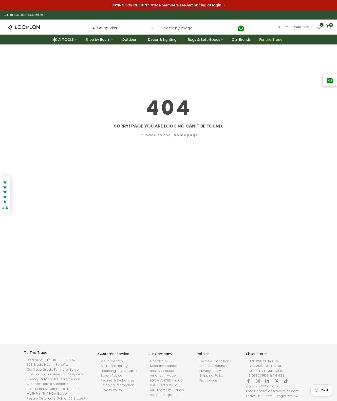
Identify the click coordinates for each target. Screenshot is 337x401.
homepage (186, 135)
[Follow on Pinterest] (276, 381)
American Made (163, 375)
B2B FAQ (69, 360)
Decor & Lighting (162, 39)
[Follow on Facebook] (248, 381)
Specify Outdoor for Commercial (53, 379)
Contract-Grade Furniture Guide (53, 369)
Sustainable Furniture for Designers (55, 374)
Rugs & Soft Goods (204, 39)
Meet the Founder (164, 366)
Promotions (208, 380)
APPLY (283, 27)
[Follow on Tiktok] (286, 381)
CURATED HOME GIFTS (266, 371)
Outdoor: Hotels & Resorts (47, 384)
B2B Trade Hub (39, 364)
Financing (108, 371)
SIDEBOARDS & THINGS (266, 375)
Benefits (62, 364)
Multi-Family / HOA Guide (47, 393)
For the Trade (270, 39)
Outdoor (129, 39)
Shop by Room (97, 39)
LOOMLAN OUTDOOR (265, 366)
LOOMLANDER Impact (166, 380)
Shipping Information (117, 385)
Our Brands (241, 39)
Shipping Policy (211, 375)
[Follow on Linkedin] (267, 381)
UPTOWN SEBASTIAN (264, 361)
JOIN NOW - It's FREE (42, 360)
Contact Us (159, 361)
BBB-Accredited (162, 371)
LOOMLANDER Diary (165, 385)
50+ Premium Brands (167, 390)
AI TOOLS (66, 39)
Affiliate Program (163, 395)
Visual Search (112, 361)
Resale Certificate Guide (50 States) (56, 398)
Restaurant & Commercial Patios (53, 389)
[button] (5, 194)
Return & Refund (212, 366)
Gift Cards (129, 371)
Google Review (286, 396)
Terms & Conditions (215, 361)
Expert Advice (111, 375)
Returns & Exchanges (117, 380)
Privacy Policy (111, 390)
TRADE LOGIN (302, 27)
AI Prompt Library (114, 366)
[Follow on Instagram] (258, 381)
